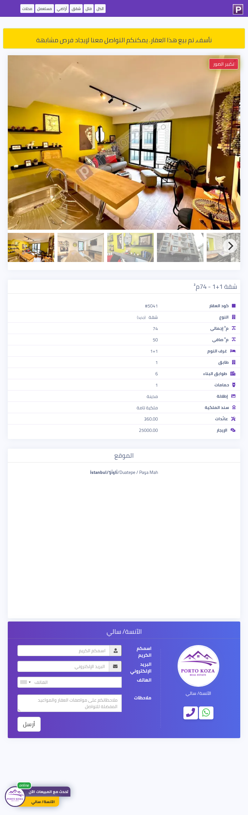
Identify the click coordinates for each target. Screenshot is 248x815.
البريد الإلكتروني (140, 667)
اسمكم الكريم (144, 652)
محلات (27, 8)
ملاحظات (142, 698)
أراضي (62, 8)
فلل (89, 8)
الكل (100, 8)
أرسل (29, 724)
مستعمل (44, 8)
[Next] (230, 246)
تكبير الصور (223, 64)
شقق (76, 8)
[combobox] (25, 682)
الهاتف (144, 680)
